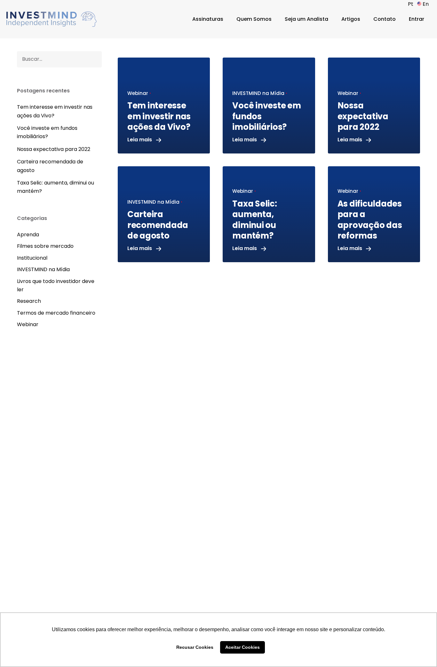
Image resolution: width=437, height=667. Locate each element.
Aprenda (28, 234)
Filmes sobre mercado (45, 246)
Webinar (27, 324)
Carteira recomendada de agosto (50, 166)
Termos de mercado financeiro (56, 313)
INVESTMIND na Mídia (43, 269)
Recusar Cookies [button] (194, 647)
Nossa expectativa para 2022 (53, 149)
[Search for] (59, 59)
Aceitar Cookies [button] (242, 647)
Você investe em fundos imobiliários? (47, 132)
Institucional (32, 258)
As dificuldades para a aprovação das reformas (370, 219)
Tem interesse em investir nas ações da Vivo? (54, 111)
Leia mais (140, 139)
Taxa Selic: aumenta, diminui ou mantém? (55, 187)
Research (29, 301)
